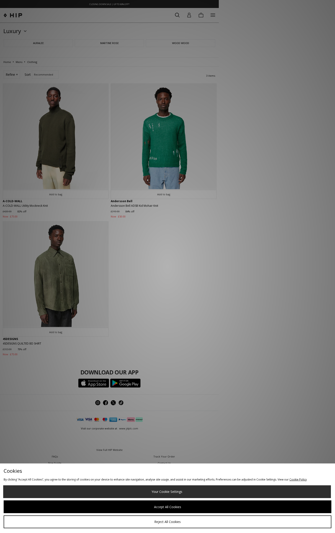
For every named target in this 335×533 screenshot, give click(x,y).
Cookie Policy (298, 479)
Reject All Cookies (167, 522)
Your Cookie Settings (167, 491)
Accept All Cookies (167, 507)
